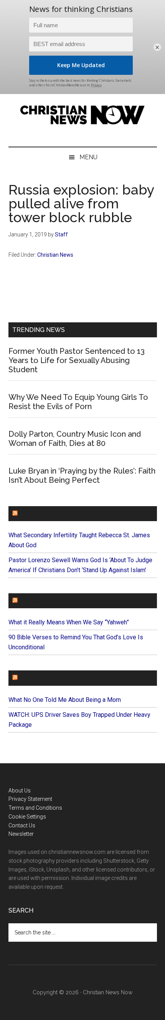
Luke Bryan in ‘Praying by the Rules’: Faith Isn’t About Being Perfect (81, 475)
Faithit (31, 600)
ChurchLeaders (46, 513)
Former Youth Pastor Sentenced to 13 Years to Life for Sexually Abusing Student (76, 360)
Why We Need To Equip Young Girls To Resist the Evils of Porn (78, 402)
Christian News (55, 255)
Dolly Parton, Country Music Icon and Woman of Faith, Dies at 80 (74, 438)
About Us (19, 790)
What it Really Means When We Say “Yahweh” (68, 622)
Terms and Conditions (35, 808)
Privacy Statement (30, 799)
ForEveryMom (43, 678)
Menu (88, 157)
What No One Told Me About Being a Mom (64, 699)
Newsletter (21, 834)
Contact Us (21, 825)
